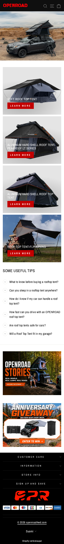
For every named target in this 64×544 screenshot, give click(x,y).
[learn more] (32, 91)
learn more (20, 253)
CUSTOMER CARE (31, 457)
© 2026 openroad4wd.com (32, 522)
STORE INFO (31, 474)
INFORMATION (31, 465)
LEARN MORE (20, 155)
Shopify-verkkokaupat (32, 540)
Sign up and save (31, 483)
